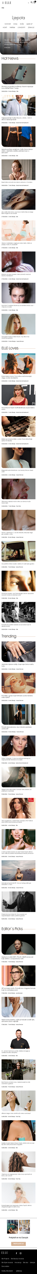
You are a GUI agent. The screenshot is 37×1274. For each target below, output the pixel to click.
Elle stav (25, 1262)
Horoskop (18, 1262)
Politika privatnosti (7, 1271)
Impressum (19, 1271)
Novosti (8, 24)
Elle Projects (5, 1259)
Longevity (21, 27)
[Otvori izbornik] (3, 3)
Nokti (5, 27)
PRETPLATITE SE (18, 1244)
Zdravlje (31, 27)
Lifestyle (32, 1262)
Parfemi (12, 27)
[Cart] (34, 2)
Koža (22, 24)
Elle (3, 8)
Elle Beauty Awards (17, 1259)
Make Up (29, 24)
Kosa (15, 24)
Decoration (5, 1266)
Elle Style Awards (7, 1262)
